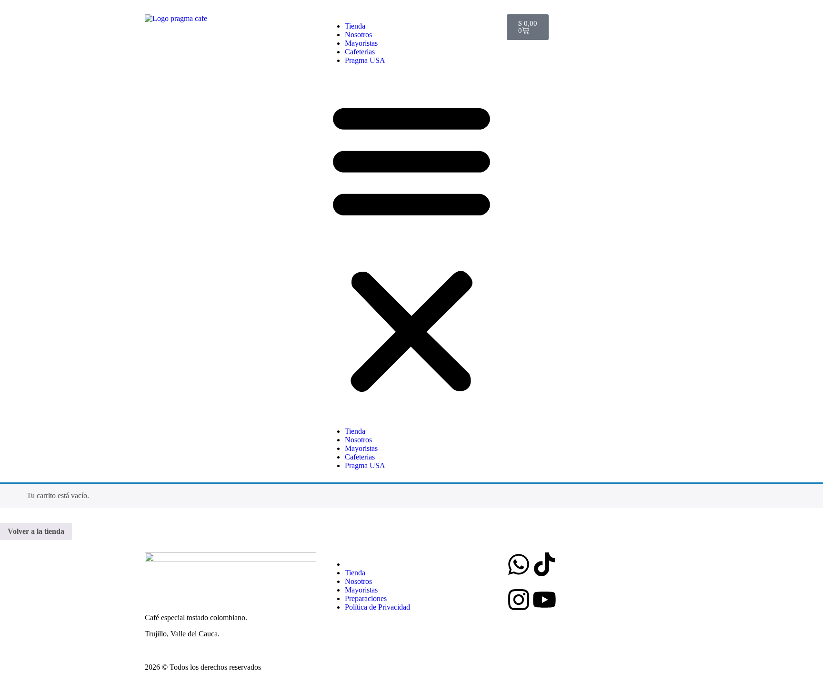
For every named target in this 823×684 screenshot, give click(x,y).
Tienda (355, 26)
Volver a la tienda (36, 531)
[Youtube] (544, 600)
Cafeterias (360, 52)
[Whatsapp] (519, 564)
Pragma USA (365, 60)
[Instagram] (519, 600)
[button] (411, 245)
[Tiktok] (544, 564)
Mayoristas (361, 43)
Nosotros (358, 35)
